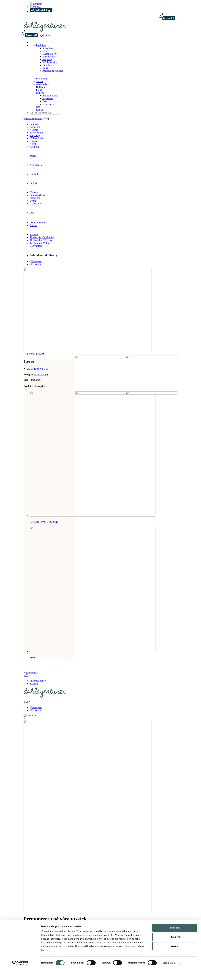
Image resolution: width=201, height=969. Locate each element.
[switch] (91, 962)
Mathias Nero (41, 374)
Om (38, 107)
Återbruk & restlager (52, 70)
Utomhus (47, 65)
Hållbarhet (41, 87)
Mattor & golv (49, 53)
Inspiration (47, 48)
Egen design (48, 56)
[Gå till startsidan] (45, 31)
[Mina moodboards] (41, 35)
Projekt (39, 90)
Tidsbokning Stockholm (42, 237)
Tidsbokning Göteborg (41, 240)
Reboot (33, 225)
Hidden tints (31, 672)
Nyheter (46, 51)
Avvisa (174, 946)
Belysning (47, 59)
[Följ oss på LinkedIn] (35, 6)
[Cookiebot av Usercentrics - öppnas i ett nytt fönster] (20, 963)
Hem (26, 353)
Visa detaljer (169, 962)
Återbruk (34, 146)
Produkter (41, 45)
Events (45, 101)
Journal (39, 81)
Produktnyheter (50, 95)
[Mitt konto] (41, 11)
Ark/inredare (42, 84)
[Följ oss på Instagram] (36, 4)
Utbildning (41, 78)
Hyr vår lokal (36, 245)
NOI (26, 675)
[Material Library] (43, 255)
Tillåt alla (175, 927)
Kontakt (40, 109)
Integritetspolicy (38, 680)
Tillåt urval (175, 937)
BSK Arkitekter (42, 369)
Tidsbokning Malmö (40, 243)
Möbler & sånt (49, 62)
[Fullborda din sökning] (61, 113)
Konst (45, 68)
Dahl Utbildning (38, 222)
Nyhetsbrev (48, 104)
